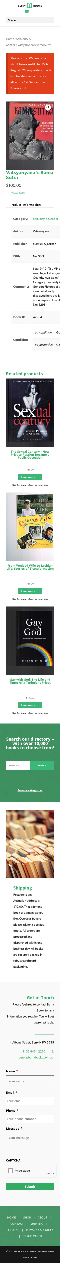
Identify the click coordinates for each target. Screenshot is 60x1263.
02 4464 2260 (36, 1051)
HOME (11, 1217)
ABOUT (43, 1217)
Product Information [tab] (25, 205)
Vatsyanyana (18, 192)
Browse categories (30, 790)
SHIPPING (36, 1224)
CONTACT (17, 1224)
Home (10, 39)
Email (11, 1092)
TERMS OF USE (33, 1236)
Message (14, 1128)
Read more (28, 477)
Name (12, 1071)
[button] (48, 107)
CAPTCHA (13, 1160)
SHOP (27, 1217)
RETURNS (12, 1230)
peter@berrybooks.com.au (35, 1057)
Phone (12, 1110)
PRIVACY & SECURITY (39, 1230)
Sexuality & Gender (45, 218)
